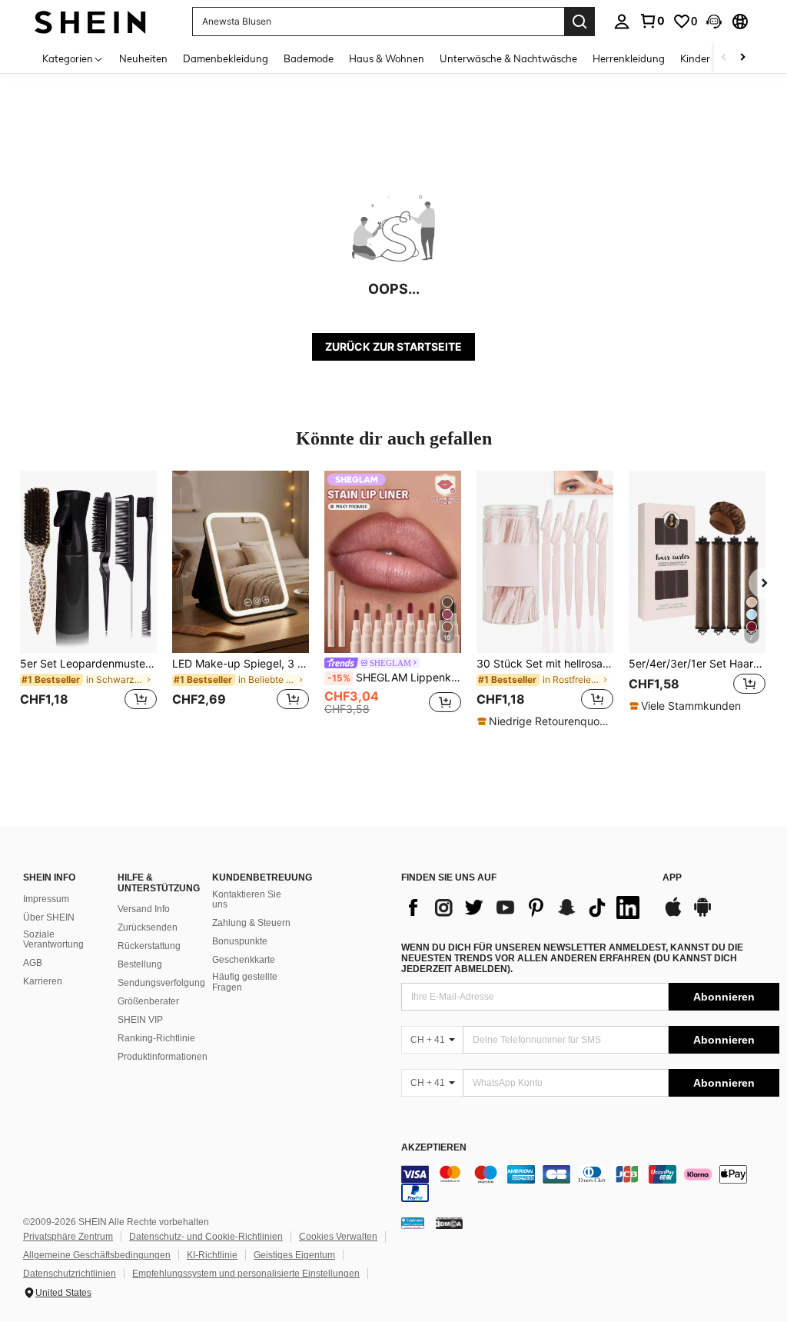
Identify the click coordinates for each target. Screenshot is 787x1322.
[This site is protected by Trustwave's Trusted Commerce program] (412, 1222)
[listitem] (88, 599)
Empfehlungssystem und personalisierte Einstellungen (246, 1273)
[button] (714, 21)
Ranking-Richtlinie (156, 1038)
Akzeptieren (434, 1148)
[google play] (702, 914)
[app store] (673, 914)
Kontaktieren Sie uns (246, 900)
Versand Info (144, 909)
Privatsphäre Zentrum (68, 1236)
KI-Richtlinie (212, 1255)
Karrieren (42, 981)
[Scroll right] (742, 58)
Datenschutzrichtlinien (69, 1273)
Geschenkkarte (243, 959)
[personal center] (622, 21)
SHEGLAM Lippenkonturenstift (394, 677)
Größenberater (148, 1001)
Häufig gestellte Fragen (244, 982)
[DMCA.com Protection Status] (449, 1222)
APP (672, 878)
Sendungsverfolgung (161, 982)
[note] (545, 721)
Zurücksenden (148, 927)
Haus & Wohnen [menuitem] (386, 58)
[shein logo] (90, 21)
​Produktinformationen (163, 1056)
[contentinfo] (590, 1183)
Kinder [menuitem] (695, 58)
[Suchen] (579, 21)
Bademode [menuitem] (309, 58)
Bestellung (140, 964)
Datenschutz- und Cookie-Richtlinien (206, 1236)
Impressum (46, 899)
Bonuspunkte (239, 941)
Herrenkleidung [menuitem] (629, 58)
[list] (524, 907)
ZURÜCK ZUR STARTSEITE (393, 346)
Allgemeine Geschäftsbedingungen (97, 1255)
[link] (652, 21)
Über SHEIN (49, 917)
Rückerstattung (149, 946)
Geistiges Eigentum (294, 1255)
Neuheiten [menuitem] (143, 58)
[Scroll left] (724, 58)
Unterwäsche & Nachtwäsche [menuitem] (508, 58)
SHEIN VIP (140, 1019)
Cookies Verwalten (338, 1236)
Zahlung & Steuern (251, 922)
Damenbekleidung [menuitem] (225, 58)
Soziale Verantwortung (53, 940)
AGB (32, 962)
